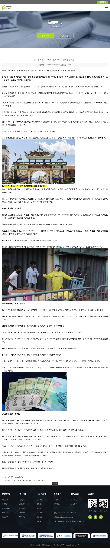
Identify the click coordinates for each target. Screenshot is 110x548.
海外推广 (40, 521)
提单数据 (40, 500)
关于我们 (5, 504)
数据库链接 (102, 2)
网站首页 (5, 500)
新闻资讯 (45, 36)
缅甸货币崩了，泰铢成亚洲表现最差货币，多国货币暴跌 (26, 480)
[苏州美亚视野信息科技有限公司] (6, 7)
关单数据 (40, 504)
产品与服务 (6, 508)
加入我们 (74, 504)
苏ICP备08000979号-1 (73, 545)
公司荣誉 (22, 508)
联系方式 (5, 517)
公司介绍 (22, 500)
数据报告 (40, 517)
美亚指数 (65, 36)
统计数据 (40, 508)
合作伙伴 (22, 513)
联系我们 (74, 500)
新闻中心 (5, 513)
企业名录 (40, 513)
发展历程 (22, 504)
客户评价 (22, 517)
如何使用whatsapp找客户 (16, 477)
